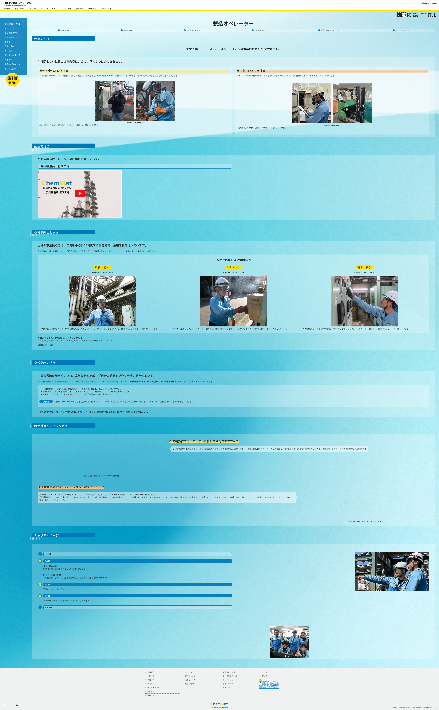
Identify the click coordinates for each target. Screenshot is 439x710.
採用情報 (79, 9)
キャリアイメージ (402, 30)
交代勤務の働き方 (193, 30)
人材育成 (8, 51)
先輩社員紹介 (10, 46)
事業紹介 (151, 680)
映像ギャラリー (191, 680)
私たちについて (11, 33)
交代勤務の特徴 (260, 30)
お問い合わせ (106, 9)
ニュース (188, 672)
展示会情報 (92, 9)
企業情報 (7, 9)
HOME (150, 672)
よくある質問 (10, 69)
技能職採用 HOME (13, 24)
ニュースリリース (35, 9)
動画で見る (127, 30)
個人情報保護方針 (230, 676)
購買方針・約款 (229, 672)
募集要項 (8, 60)
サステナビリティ (53, 9)
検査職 (7, 42)
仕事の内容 (65, 30)
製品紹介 (151, 684)
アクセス (264, 672)
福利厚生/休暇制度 (12, 55)
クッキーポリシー (230, 680)
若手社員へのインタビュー (331, 30)
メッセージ (9, 28)
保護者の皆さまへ (12, 64)
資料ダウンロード (192, 676)
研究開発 (68, 9)
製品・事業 (19, 9)
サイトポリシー (229, 684)
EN (419, 3)
